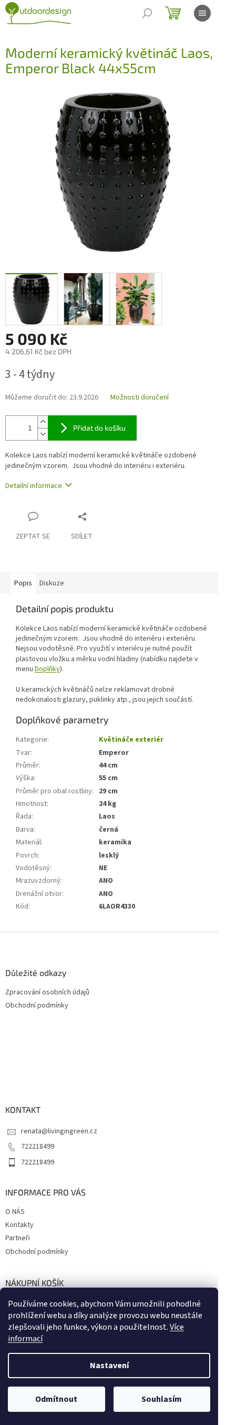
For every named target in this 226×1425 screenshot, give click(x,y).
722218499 (37, 1146)
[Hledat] (147, 13)
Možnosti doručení (139, 398)
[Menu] (202, 13)
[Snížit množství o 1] (42, 434)
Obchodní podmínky (36, 1006)
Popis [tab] (23, 583)
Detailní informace (33, 486)
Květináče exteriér (131, 739)
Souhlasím (161, 1399)
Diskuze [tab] (51, 583)
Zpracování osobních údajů (47, 993)
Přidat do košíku (99, 427)
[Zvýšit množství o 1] (42, 422)
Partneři (17, 1238)
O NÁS (15, 1212)
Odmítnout (56, 1399)
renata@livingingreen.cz (59, 1131)
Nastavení (109, 1365)
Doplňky (47, 669)
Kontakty (19, 1225)
